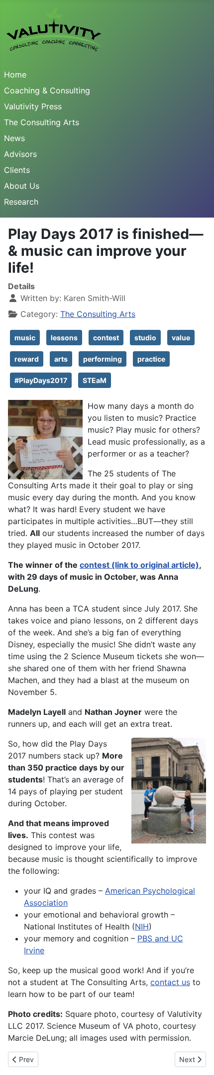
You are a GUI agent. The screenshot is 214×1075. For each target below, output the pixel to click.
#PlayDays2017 (40, 380)
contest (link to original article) (139, 565)
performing (102, 359)
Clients (17, 170)
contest (106, 337)
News (14, 138)
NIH (142, 926)
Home (15, 74)
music (24, 337)
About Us (21, 186)
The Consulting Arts (41, 122)
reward (26, 359)
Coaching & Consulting (47, 90)
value (181, 337)
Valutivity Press (33, 106)
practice (151, 359)
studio (145, 337)
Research (21, 202)
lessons (64, 337)
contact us (170, 982)
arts (61, 359)
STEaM (95, 380)
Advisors (20, 154)
